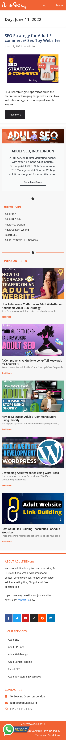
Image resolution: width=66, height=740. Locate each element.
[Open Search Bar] (44, 5)
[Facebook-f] (8, 618)
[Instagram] (34, 618)
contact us (23, 600)
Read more (15, 114)
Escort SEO (11, 234)
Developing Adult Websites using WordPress (30, 472)
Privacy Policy (52, 730)
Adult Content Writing (17, 229)
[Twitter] (17, 618)
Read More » (7, 317)
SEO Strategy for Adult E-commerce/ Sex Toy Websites (33, 38)
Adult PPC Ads (13, 219)
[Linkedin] (51, 618)
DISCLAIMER (34, 730)
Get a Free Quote (33, 182)
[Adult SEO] (14, 5)
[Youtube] (25, 618)
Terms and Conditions (47, 735)
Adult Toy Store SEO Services (21, 240)
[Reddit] (42, 618)
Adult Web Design (15, 224)
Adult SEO (10, 214)
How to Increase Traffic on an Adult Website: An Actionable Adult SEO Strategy (32, 306)
